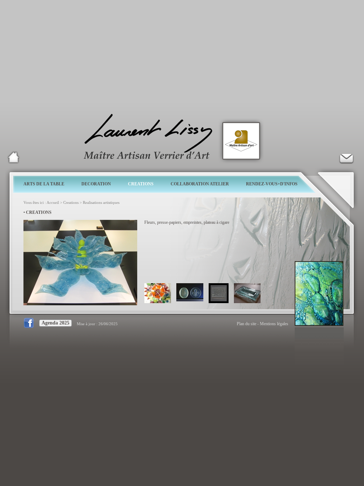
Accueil (53, 202)
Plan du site (246, 323)
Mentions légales (274, 323)
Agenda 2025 (55, 323)
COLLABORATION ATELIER (200, 183)
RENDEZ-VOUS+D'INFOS (272, 183)
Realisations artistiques (101, 202)
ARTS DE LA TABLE (43, 183)
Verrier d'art (346, 157)
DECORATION (96, 183)
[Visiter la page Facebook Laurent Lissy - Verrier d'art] (30, 323)
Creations (71, 202)
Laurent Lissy (13, 157)
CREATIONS (141, 183)
